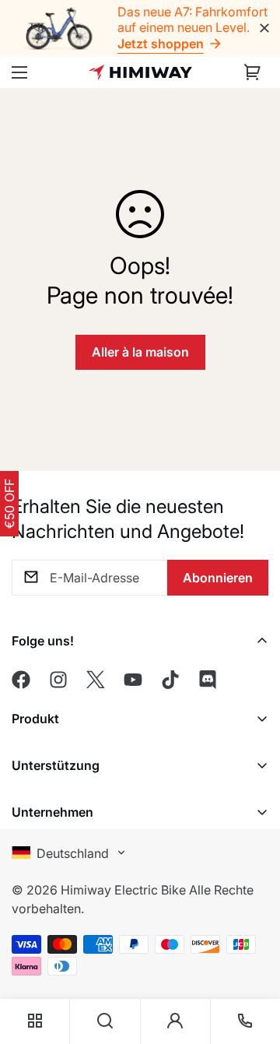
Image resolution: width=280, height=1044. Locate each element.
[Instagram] (58, 679)
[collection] (35, 1021)
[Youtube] (133, 679)
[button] (252, 72)
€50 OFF (9, 504)
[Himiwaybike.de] (140, 72)
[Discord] (207, 679)
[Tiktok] (170, 679)
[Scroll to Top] (252, 935)
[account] (175, 1021)
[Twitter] (95, 679)
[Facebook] (21, 679)
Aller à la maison (140, 352)
